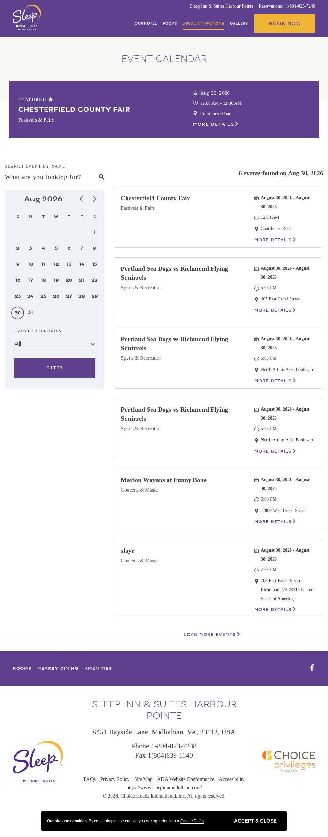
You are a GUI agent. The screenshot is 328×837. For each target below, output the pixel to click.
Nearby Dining (57, 668)
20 (69, 280)
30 (18, 313)
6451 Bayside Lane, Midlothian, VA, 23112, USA (164, 732)
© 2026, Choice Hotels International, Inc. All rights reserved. (164, 796)
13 (68, 264)
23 (18, 296)
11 (43, 264)
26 (56, 296)
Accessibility (232, 779)
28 (81, 296)
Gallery (239, 23)
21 (82, 280)
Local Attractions (203, 23)
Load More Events (210, 634)
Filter (54, 368)
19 (56, 280)
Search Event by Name (35, 166)
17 (30, 280)
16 (17, 280)
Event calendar (164, 59)
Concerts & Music (139, 490)
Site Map (143, 779)
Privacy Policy (115, 779)
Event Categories (38, 331)
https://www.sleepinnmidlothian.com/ (164, 787)
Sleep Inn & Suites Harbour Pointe (221, 6)
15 (94, 264)
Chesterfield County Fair (74, 109)
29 (95, 296)
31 (30, 312)
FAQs (90, 779)
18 (43, 280)
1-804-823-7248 (300, 6)
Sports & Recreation (141, 287)
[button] (284, 23)
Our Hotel (146, 23)
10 (30, 264)
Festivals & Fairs (138, 208)
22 (94, 280)
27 (69, 296)
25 (43, 296)
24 (30, 296)
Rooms (170, 23)
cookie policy (192, 821)
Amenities (98, 668)
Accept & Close (255, 821)
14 (82, 264)
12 (56, 264)
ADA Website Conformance (185, 779)
